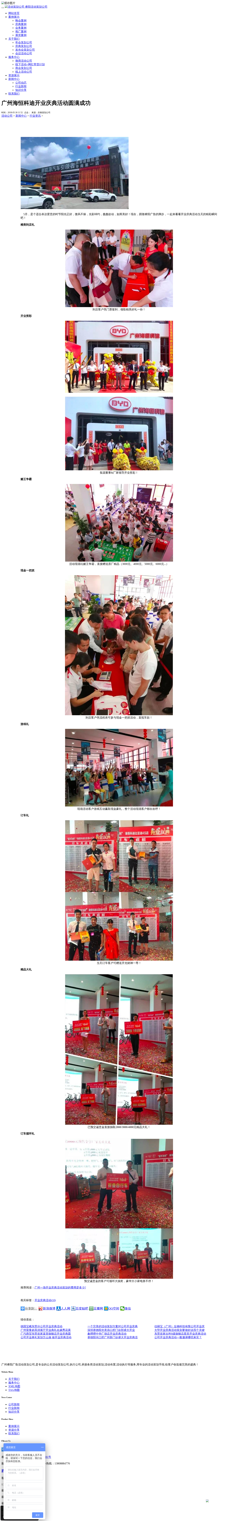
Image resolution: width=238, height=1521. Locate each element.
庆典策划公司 (23, 46)
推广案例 (20, 31)
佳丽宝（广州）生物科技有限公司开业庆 (179, 1326)
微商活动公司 (23, 60)
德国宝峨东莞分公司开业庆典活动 (41, 1326)
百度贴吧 (82, 1308)
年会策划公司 (23, 42)
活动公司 (7, 115)
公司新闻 (14, 1404)
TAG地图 (14, 1389)
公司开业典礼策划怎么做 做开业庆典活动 (46, 1337)
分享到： (31, 1308)
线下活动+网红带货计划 (30, 64)
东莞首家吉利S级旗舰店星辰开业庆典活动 (180, 1333)
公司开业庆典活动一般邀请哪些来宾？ (178, 1337)
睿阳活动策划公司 (35, 6)
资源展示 (14, 75)
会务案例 (20, 27)
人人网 (65, 1308)
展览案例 (20, 35)
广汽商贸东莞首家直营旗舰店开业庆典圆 (46, 1333)
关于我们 (14, 38)
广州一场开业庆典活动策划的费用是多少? (60, 1287)
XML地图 (14, 1386)
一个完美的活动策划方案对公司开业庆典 (112, 1326)
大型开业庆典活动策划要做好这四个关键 (179, 1330)
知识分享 (20, 89)
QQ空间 (113, 1308)
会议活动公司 (23, 53)
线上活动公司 (23, 71)
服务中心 (14, 57)
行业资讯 (35, 115)
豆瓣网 (98, 1308)
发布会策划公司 (25, 49)
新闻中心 (14, 79)
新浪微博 (49, 1308)
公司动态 (20, 82)
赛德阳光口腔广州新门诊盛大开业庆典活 (112, 1337)
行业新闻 (20, 86)
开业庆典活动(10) (45, 1300)
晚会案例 (20, 20)
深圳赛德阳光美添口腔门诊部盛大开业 (111, 1330)
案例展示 (14, 16)
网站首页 (14, 13)
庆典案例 (20, 24)
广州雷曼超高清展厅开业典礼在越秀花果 (46, 1330)
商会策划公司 (23, 68)
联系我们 (14, 93)
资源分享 (14, 1429)
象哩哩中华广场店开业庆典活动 (106, 1333)
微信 (128, 1308)
